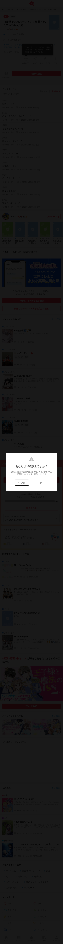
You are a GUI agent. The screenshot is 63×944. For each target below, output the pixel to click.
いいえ (21, 482)
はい (41, 482)
